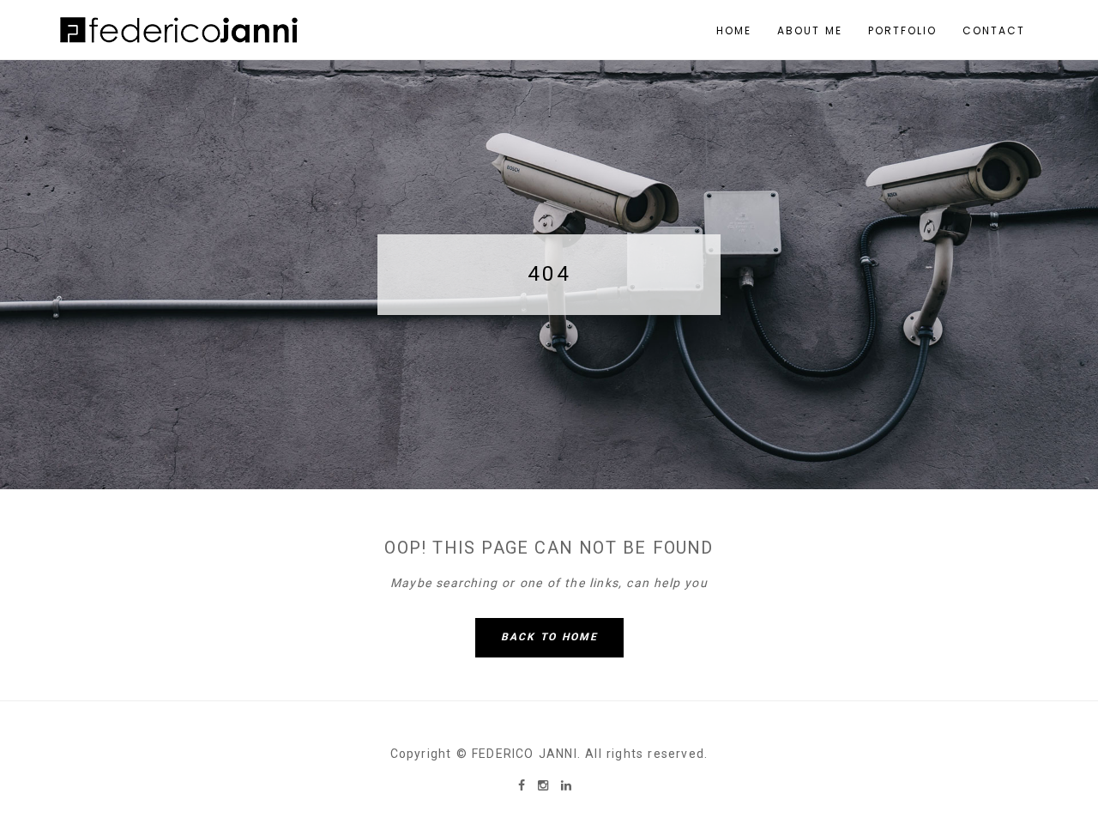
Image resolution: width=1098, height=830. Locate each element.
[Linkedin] (566, 785)
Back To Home (549, 637)
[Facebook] (523, 785)
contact (993, 30)
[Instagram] (545, 785)
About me (809, 30)
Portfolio (902, 30)
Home (733, 30)
